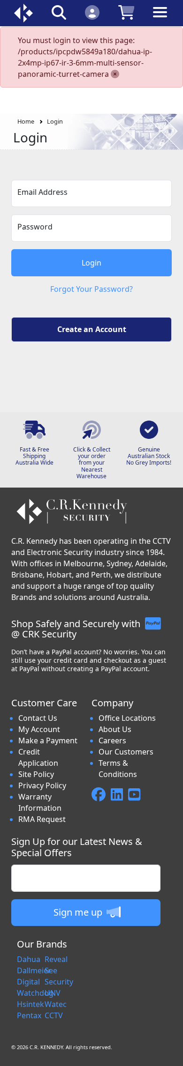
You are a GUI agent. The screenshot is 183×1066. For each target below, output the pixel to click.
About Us (115, 729)
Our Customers (126, 752)
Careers (112, 740)
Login (55, 121)
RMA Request (42, 819)
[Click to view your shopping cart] (126, 12)
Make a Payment (47, 740)
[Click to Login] (92, 12)
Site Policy (36, 774)
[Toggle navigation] (160, 19)
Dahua (28, 959)
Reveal (56, 959)
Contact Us (37, 718)
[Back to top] (169, 1052)
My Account (39, 729)
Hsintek (30, 1004)
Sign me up (79, 912)
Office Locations (127, 718)
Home (25, 121)
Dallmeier (34, 970)
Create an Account (91, 329)
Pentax (29, 1015)
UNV (53, 993)
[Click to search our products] (59, 12)
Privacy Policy (42, 785)
